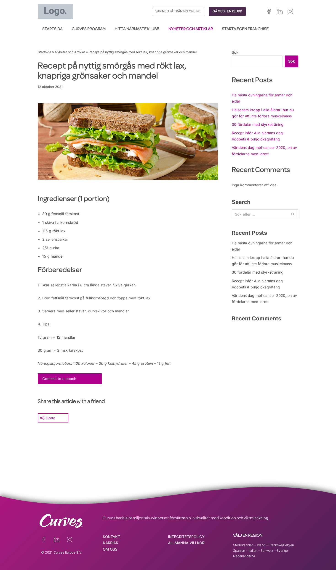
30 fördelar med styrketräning (257, 124)
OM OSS (110, 549)
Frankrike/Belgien (281, 545)
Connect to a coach (59, 378)
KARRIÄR (110, 543)
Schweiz (267, 550)
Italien (252, 550)
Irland (261, 545)
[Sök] (293, 214)
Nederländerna (244, 556)
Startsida (52, 29)
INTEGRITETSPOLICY (186, 536)
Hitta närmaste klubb (137, 29)
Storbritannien (243, 545)
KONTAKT (111, 536)
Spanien (239, 550)
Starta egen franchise (245, 29)
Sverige (282, 550)
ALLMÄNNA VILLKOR (186, 543)
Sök (235, 52)
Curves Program (89, 29)
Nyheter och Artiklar (190, 29)
